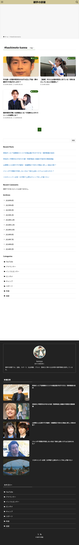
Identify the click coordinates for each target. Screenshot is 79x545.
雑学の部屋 (39, 2)
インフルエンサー (12, 271)
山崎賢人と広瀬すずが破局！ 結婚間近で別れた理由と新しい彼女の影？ (29, 165)
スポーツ (9, 286)
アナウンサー (11, 266)
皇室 (7, 296)
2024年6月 (10, 244)
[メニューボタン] (2, 2)
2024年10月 (10, 229)
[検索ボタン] (77, 2)
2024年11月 (10, 225)
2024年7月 (10, 239)
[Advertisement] (39, 20)
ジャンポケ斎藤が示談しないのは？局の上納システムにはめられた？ (28, 171)
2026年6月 (10, 200)
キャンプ (9, 281)
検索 (73, 140)
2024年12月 (10, 220)
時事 (7, 291)
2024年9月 (10, 234)
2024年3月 (10, 249)
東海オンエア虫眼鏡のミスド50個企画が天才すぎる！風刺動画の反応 (28, 153)
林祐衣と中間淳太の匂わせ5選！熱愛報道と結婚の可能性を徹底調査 (28, 159)
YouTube (9, 261)
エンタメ (9, 276)
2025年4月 (10, 205)
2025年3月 (10, 210)
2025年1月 (10, 215)
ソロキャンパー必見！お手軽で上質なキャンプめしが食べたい (26, 177)
